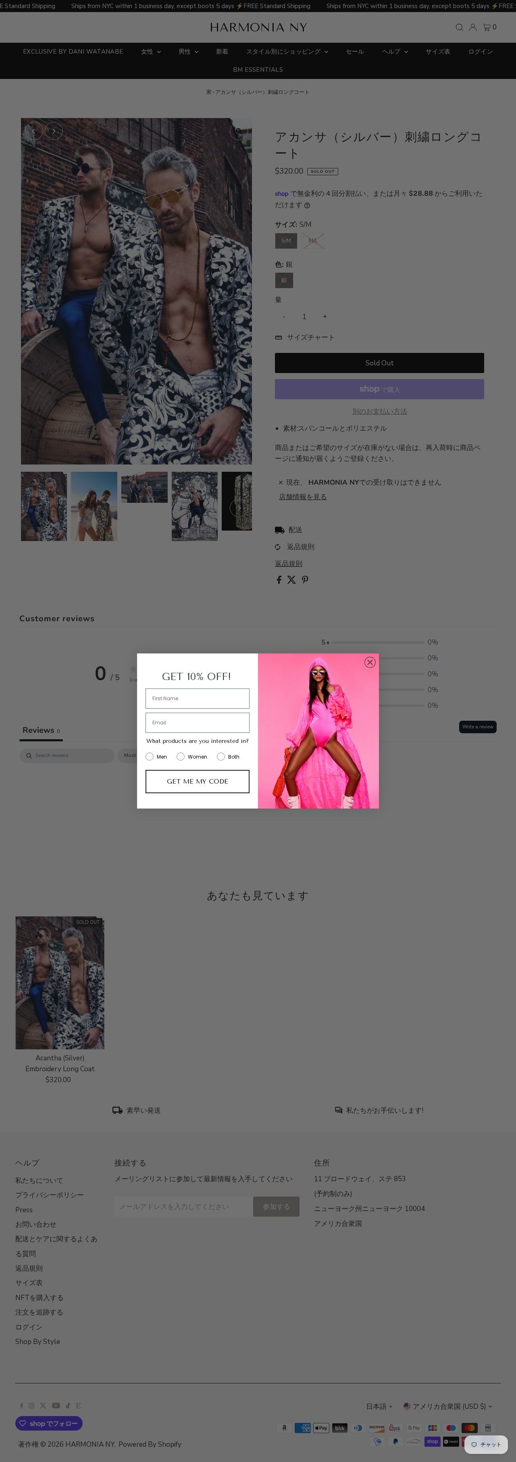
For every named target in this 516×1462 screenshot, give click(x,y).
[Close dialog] (370, 662)
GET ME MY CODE (197, 781)
